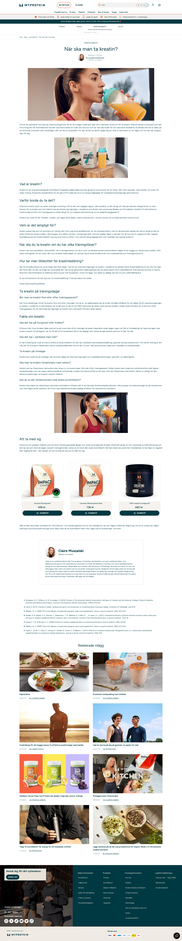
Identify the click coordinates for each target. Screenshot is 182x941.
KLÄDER (79, 5)
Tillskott (81, 12)
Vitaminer (91, 12)
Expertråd (123, 12)
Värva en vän (166, 878)
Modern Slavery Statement (135, 888)
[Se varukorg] (159, 5)
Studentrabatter (162, 888)
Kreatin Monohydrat (42, 503)
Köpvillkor (128, 898)
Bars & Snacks (103, 12)
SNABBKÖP (44, 513)
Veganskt (106, 903)
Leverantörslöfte (131, 918)
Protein (73, 12)
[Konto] (153, 5)
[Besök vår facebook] (11, 921)
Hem (21, 37)
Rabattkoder (160, 883)
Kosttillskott (100, 26)
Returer (81, 888)
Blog (25, 37)
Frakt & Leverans (84, 898)
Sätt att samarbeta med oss (136, 908)
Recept (120, 26)
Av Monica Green (37, 800)
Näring (79, 26)
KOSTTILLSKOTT (91, 43)
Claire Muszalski (71, 551)
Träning (62, 26)
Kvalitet (128, 883)
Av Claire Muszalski (95, 58)
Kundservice (83, 878)
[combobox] (123, 5)
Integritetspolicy (131, 893)
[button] (177, 936)
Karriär (127, 913)
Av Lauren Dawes (37, 698)
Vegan (114, 12)
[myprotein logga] (32, 5)
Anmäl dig (12, 877)
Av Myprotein (109, 749)
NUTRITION (64, 5)
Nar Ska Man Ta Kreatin (47, 37)
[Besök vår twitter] (26, 921)
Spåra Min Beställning (86, 893)
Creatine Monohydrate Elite (91, 503)
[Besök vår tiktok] (16, 921)
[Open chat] (31, 921)
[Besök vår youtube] (21, 921)
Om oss (128, 878)
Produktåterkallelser (85, 903)
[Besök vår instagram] (6, 921)
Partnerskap (129, 903)
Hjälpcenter (82, 883)
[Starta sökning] (99, 5)
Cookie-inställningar (13, 907)
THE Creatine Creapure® (139, 503)
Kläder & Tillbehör (109, 888)
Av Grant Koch (36, 749)
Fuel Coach (143, 5)
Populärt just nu (60, 12)
